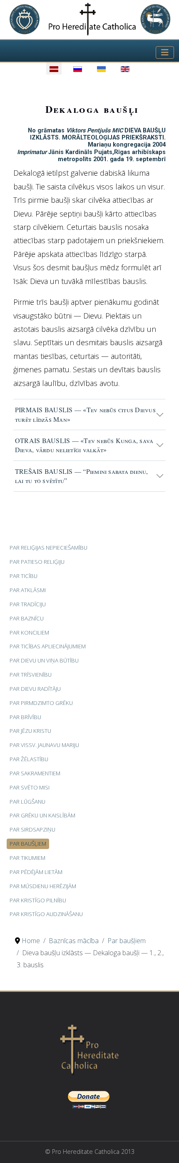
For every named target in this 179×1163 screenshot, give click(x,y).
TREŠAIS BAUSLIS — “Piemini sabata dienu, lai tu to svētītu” (81, 476)
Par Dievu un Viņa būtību (44, 660)
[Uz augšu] (164, 1147)
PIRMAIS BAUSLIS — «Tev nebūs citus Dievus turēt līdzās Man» (85, 414)
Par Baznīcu (27, 618)
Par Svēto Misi (30, 787)
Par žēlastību (29, 759)
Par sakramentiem (35, 773)
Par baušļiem (28, 843)
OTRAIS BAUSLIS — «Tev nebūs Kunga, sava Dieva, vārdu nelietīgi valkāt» (84, 445)
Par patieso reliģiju (37, 561)
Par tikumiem (27, 858)
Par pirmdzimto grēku (41, 703)
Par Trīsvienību (31, 674)
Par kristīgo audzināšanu (46, 914)
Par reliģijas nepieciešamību (48, 547)
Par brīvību (25, 717)
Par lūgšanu (27, 801)
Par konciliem (29, 632)
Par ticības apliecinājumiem (48, 646)
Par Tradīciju (28, 604)
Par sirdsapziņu (32, 829)
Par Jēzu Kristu (30, 731)
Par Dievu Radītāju (35, 688)
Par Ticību (23, 576)
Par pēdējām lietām (36, 872)
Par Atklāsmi (28, 590)
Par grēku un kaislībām (42, 815)
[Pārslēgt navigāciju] (165, 52)
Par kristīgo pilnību (38, 900)
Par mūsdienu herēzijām (43, 886)
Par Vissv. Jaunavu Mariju (44, 745)
